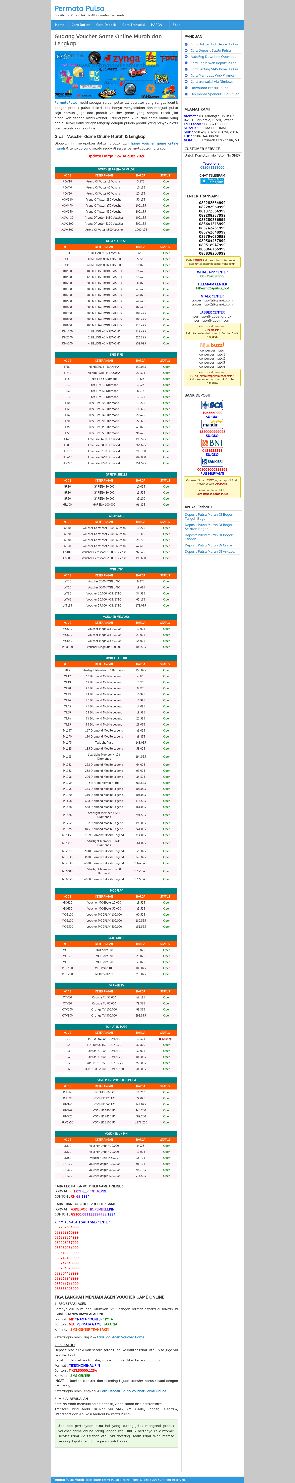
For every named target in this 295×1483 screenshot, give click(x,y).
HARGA (156, 25)
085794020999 (212, 276)
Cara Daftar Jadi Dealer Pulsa (214, 44)
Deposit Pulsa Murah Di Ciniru (208, 545)
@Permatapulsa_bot (212, 288)
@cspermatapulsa (212, 187)
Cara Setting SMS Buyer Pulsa (214, 69)
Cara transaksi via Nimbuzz (212, 82)
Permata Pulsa (79, 8)
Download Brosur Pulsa (209, 88)
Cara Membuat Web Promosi (213, 75)
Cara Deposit (106, 25)
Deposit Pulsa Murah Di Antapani (211, 551)
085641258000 (212, 167)
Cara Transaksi (133, 25)
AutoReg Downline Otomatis (213, 57)
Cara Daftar (81, 25)
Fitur (176, 25)
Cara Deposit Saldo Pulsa (211, 50)
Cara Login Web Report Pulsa (214, 63)
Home (59, 25)
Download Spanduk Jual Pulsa (215, 94)
